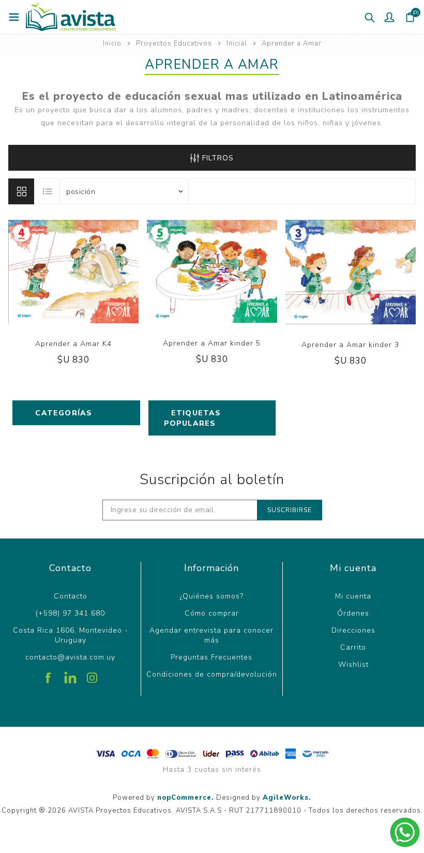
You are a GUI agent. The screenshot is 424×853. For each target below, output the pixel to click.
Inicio (112, 43)
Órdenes (353, 613)
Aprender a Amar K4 (73, 344)
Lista (47, 191)
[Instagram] (92, 674)
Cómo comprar (212, 613)
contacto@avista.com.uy (70, 657)
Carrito (353, 647)
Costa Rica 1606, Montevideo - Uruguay (70, 635)
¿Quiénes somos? (212, 596)
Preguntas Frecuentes (211, 657)
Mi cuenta (353, 596)
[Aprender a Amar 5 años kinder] (212, 272)
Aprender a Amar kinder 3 (350, 345)
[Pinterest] (70, 674)
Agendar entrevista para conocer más (211, 635)
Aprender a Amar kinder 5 (212, 343)
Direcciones (353, 630)
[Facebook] (48, 674)
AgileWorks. (287, 797)
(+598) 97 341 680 (70, 613)
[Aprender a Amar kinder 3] (350, 273)
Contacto (70, 596)
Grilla (21, 191)
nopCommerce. (185, 797)
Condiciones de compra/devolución (211, 674)
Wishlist (353, 664)
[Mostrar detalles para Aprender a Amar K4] (73, 273)
